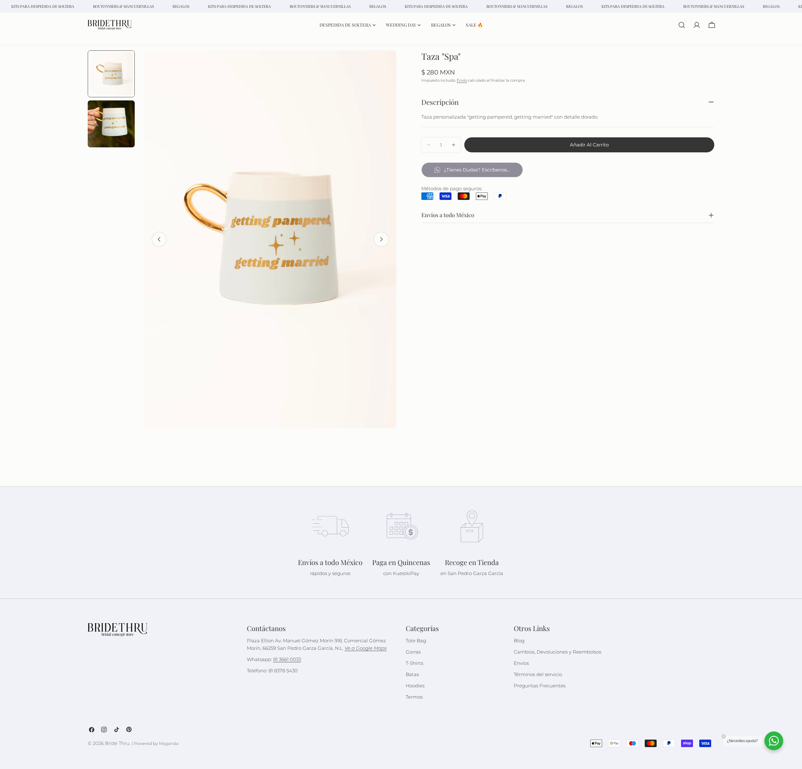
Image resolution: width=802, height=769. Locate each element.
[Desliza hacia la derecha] (381, 239)
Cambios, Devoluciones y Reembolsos (557, 652)
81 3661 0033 (287, 659)
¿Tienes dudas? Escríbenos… (477, 170)
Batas (412, 674)
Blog (519, 641)
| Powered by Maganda (155, 743)
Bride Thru (117, 743)
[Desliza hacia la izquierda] (159, 239)
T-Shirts (414, 663)
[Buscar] (681, 25)
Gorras (413, 652)
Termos (414, 697)
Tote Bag (416, 641)
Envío (462, 80)
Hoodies (415, 686)
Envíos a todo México (447, 215)
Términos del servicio (538, 674)
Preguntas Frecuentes (539, 686)
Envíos (521, 663)
